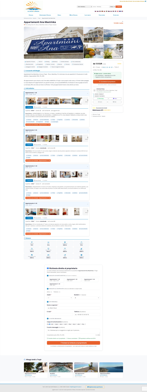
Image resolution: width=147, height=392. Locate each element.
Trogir (39, 18)
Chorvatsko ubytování (80, 389)
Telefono (80, 311)
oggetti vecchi (55, 389)
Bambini (80, 295)
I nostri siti (61, 389)
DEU (61, 324)
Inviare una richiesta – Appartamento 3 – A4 (38, 198)
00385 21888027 (99, 94)
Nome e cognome (52, 305)
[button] (107, 109)
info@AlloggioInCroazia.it (75, 386)
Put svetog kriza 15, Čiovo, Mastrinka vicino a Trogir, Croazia (40, 24)
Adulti (49, 295)
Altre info (116, 15)
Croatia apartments (68, 389)
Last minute (88, 15)
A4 (109, 67)
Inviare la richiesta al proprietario (74, 343)
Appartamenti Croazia (45, 15)
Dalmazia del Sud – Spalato (30, 18)
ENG (56, 324)
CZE (52, 324)
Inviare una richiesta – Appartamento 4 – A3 (38, 233)
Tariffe (45, 107)
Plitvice (73, 389)
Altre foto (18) (118, 56)
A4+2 (104, 67)
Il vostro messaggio (56, 327)
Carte (100, 101)
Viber (115, 98)
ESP (65, 324)
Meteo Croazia (73, 15)
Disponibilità (38, 107)
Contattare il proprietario (108, 81)
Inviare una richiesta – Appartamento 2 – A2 (38, 160)
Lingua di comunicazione (57, 322)
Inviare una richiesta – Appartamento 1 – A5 (38, 124)
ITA (48, 324)
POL (83, 324)
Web (115, 101)
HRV (78, 324)
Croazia (31, 15)
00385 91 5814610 (100, 96)
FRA (70, 324)
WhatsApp (101, 98)
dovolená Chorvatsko (90, 389)
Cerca (119, 6)
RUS (74, 324)
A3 (107, 67)
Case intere (102, 15)
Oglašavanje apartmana (96, 387)
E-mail (49, 311)
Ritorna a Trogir (96, 114)
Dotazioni (30, 107)
